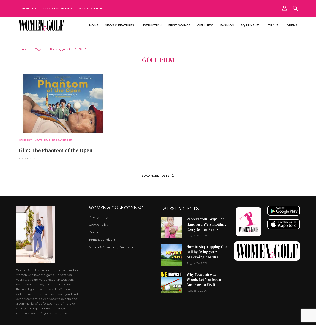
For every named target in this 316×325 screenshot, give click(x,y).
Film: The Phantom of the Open (55, 150)
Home (93, 25)
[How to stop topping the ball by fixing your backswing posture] (171, 254)
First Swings (179, 25)
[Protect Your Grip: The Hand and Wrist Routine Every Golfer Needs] (171, 227)
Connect (26, 8)
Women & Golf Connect (117, 208)
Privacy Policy (98, 217)
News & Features (119, 25)
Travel (274, 25)
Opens (292, 25)
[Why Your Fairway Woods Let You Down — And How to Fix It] (171, 282)
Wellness (205, 25)
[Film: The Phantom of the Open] (63, 103)
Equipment (250, 25)
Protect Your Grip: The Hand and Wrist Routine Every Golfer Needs (206, 224)
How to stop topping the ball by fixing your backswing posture (207, 252)
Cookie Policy (98, 224)
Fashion (227, 25)
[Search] (295, 8)
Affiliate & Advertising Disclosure (111, 247)
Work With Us (91, 8)
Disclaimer (96, 232)
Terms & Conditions (102, 239)
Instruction (151, 25)
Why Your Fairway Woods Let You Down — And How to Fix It (206, 279)
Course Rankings (57, 8)
